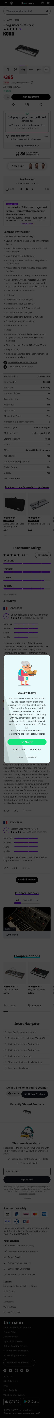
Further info (35, 749)
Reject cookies (19, 749)
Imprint (20, 757)
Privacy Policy (32, 757)
